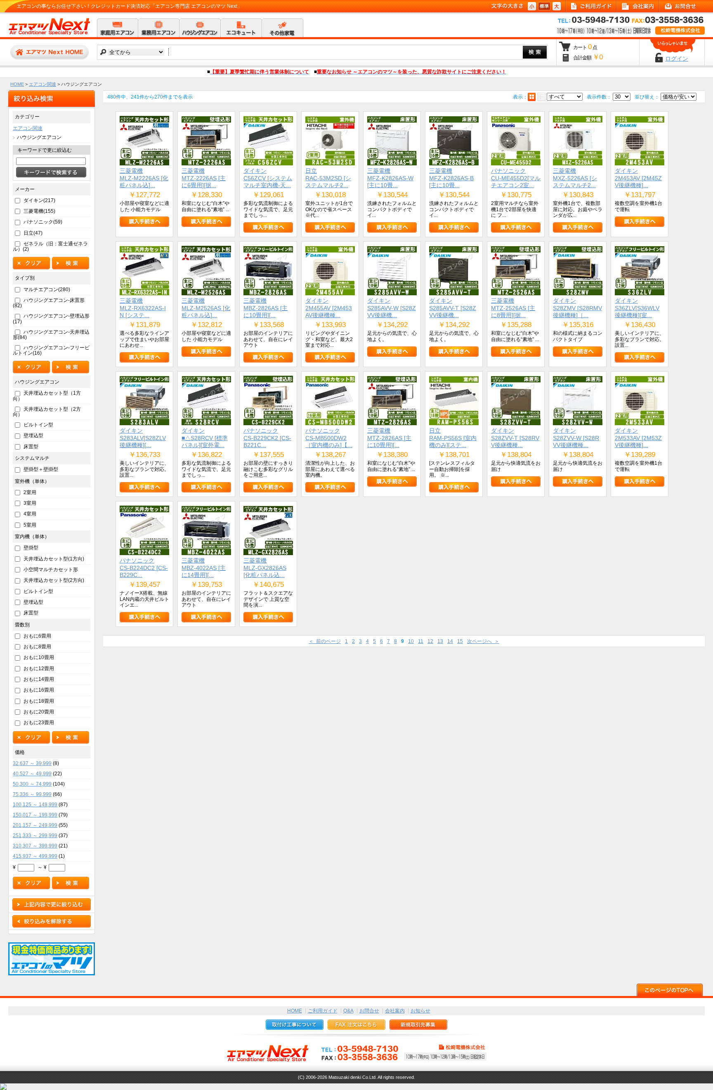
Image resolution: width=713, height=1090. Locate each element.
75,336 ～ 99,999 (32, 794)
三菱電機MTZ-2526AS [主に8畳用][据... (513, 307)
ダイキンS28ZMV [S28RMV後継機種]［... (577, 307)
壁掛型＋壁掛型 (41, 469)
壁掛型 (31, 548)
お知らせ (420, 1010)
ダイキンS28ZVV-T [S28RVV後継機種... (515, 437)
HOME (17, 84)
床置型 (31, 447)
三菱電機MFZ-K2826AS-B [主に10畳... (451, 177)
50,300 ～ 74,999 (32, 784)
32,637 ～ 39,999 (32, 763)
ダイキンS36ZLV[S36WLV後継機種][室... (637, 307)
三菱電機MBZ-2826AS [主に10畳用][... (265, 307)
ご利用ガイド (323, 1010)
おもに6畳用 (37, 636)
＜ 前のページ (325, 641)
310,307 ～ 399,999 (35, 846)
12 (430, 641)
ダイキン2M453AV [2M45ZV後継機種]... (638, 177)
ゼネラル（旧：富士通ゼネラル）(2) (50, 246)
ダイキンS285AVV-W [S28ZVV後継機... (391, 307)
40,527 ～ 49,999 (32, 774)
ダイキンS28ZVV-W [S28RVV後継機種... (576, 437)
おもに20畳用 (39, 712)
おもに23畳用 (39, 722)
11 (420, 641)
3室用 (30, 503)
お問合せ (369, 1010)
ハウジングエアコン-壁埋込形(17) (51, 318)
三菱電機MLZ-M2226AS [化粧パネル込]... (144, 177)
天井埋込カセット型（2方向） (47, 411)
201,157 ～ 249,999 (35, 825)
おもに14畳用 (39, 679)
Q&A (348, 1010)
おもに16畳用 (39, 690)
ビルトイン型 (38, 425)
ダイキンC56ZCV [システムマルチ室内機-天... (267, 177)
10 (411, 641)
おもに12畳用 (39, 668)
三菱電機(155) (39, 211)
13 (440, 641)
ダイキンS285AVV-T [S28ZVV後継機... (452, 307)
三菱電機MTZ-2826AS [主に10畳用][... (389, 437)
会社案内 (395, 1010)
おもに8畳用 (37, 647)
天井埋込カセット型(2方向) (54, 580)
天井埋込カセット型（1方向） (47, 395)
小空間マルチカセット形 (51, 569)
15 (460, 641)
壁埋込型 (33, 435)
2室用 (30, 492)
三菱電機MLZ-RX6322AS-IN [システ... (143, 307)
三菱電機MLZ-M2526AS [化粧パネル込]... (206, 307)
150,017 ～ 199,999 (35, 815)
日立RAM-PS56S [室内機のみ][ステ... (453, 437)
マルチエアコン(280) (47, 289)
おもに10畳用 (39, 657)
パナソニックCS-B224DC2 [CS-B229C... (144, 567)
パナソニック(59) (43, 222)
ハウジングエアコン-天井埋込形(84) (51, 334)
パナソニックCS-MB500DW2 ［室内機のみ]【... (328, 437)
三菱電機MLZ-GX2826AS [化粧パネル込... (264, 567)
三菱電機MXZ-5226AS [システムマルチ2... (575, 177)
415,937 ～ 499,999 (35, 856)
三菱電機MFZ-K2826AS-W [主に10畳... (390, 177)
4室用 (30, 514)
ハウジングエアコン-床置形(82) (49, 302)
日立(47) (33, 233)
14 (450, 641)
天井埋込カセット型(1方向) (54, 559)
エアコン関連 (42, 84)
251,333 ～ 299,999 (35, 835)
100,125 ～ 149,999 (35, 804)
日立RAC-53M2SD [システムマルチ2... (328, 177)
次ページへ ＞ (483, 641)
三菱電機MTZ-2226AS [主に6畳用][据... (204, 177)
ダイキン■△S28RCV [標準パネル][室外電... (205, 437)
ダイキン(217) (39, 200)
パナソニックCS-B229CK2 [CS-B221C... (267, 437)
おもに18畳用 (39, 701)
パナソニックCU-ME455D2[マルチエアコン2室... (516, 177)
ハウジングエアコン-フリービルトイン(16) (51, 350)
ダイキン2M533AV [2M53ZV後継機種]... (638, 437)
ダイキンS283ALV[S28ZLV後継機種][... (143, 437)
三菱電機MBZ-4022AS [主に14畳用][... (204, 567)
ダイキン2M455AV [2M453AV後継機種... (328, 307)
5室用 (30, 525)
